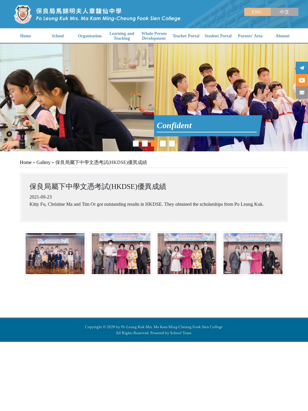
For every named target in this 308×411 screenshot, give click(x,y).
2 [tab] (145, 143)
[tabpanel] (154, 97)
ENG (257, 11)
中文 (284, 11)
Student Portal (218, 36)
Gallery (43, 162)
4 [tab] (163, 143)
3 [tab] (154, 143)
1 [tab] (136, 143)
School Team (180, 333)
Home (26, 162)
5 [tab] (172, 143)
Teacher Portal (186, 36)
